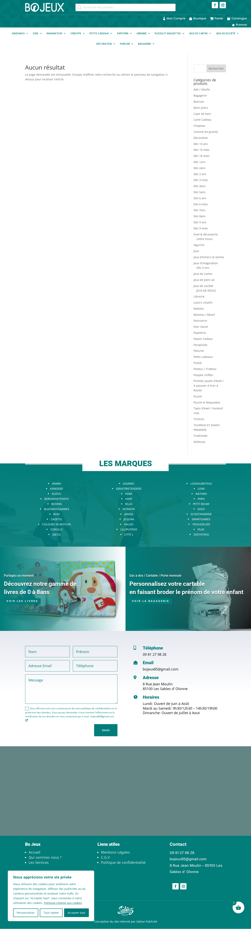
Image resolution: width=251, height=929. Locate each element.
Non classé (201, 326)
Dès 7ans (200, 210)
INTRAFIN (129, 509)
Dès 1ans (200, 162)
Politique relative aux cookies (63, 903)
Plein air (125, 43)
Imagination (54, 33)
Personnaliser (26, 913)
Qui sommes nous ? (45, 857)
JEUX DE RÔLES (206, 290)
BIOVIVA (56, 504)
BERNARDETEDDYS (56, 499)
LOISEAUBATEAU (201, 483)
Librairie (141, 33)
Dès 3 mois (201, 180)
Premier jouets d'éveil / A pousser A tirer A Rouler (209, 385)
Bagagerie (144, 43)
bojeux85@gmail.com (160, 669)
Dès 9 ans (200, 222)
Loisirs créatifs (203, 302)
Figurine (199, 245)
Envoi (106, 730)
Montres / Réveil (204, 315)
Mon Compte (176, 18)
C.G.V (105, 857)
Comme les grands (206, 132)
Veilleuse (199, 442)
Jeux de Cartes (198, 33)
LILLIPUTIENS (128, 529)
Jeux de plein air (204, 280)
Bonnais (199, 101)
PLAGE (198, 363)
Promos (241, 25)
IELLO (128, 504)
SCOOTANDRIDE (201, 514)
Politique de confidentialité (123, 862)
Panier (219, 18)
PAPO (201, 499)
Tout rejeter (51, 913)
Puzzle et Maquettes (168, 33)
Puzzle (198, 396)
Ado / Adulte (202, 89)
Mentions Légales (115, 852)
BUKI (56, 514)
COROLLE (56, 529)
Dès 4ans (200, 186)
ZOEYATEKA (201, 534)
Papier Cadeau (203, 339)
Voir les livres (22, 601)
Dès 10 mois (201, 150)
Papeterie (122, 33)
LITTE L (128, 534)
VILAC (201, 529)
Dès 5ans (200, 192)
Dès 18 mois (201, 156)
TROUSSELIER (201, 524)
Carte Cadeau (202, 119)
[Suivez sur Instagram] (223, 5)
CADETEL (56, 519)
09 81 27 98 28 (154, 654)
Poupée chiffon (203, 375)
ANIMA (56, 483)
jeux (196, 251)
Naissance (18, 33)
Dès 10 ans (201, 144)
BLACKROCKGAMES (56, 509)
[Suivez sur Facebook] (215, 5)
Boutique (199, 18)
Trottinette (200, 436)
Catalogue (239, 18)
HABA (128, 494)
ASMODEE (56, 488)
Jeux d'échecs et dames (209, 257)
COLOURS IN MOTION (56, 524)
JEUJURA (129, 519)
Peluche (199, 351)
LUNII (201, 488)
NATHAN (201, 494)
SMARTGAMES (201, 519)
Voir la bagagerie (150, 601)
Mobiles (199, 308)
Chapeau (199, 126)
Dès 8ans (200, 216)
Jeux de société (225, 33)
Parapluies (200, 345)
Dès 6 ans (200, 198)
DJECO (56, 534)
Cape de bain (202, 114)
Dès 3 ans (200, 174)
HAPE (128, 499)
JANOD (128, 514)
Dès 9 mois (201, 228)
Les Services (39, 862)
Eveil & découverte (206, 234)
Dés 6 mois (201, 204)
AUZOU (56, 494)
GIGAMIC (129, 483)
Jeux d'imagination (206, 263)
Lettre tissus (204, 239)
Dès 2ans (200, 168)
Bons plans (201, 107)
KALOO (128, 524)
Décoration (104, 43)
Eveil (35, 33)
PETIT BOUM (201, 504)
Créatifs (75, 33)
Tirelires (199, 419)
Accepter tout (76, 913)
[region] (51, 896)
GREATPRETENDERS (129, 488)
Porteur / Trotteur (205, 369)
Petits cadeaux (99, 33)
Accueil (34, 852)
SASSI (201, 509)
